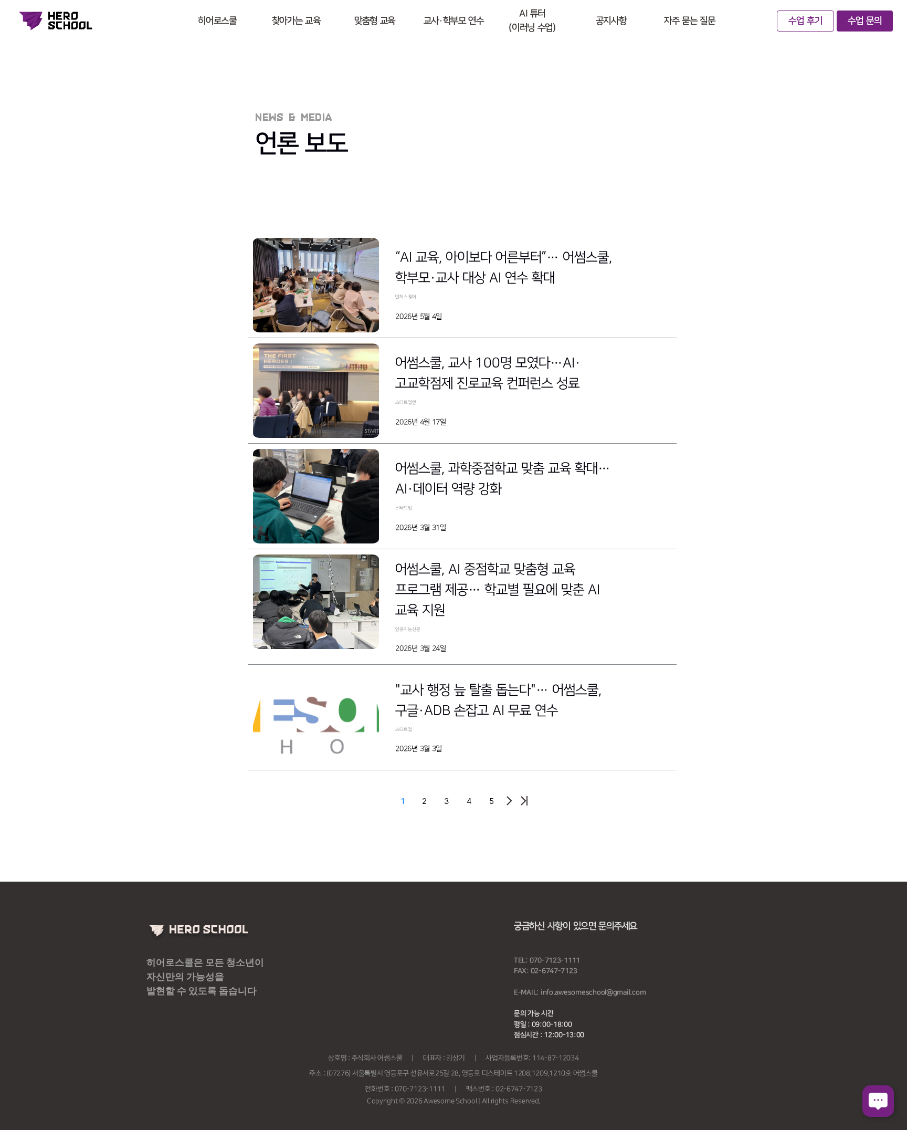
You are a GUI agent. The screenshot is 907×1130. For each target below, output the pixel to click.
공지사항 (611, 21)
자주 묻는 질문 (689, 21)
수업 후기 (805, 21)
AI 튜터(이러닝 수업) (532, 20)
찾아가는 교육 (296, 21)
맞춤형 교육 (374, 21)
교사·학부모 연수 (454, 21)
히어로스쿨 (217, 21)
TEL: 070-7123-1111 (547, 960)
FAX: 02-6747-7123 (545, 971)
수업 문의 (865, 21)
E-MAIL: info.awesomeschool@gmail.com (580, 992)
